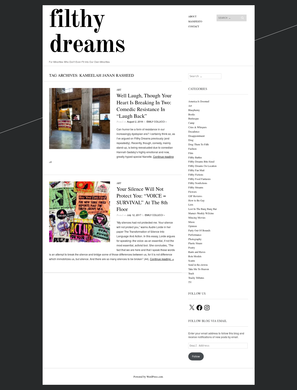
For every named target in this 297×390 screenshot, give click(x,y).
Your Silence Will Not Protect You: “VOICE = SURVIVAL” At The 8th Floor (142, 199)
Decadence (193, 131)
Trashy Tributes (196, 277)
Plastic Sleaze (195, 243)
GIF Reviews (195, 196)
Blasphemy (194, 110)
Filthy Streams (195, 187)
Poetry (191, 247)
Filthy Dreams (87, 33)
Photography (195, 239)
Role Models (195, 256)
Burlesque (193, 118)
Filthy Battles (195, 157)
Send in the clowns (198, 264)
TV (190, 282)
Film (190, 153)
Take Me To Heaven (198, 269)
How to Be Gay (196, 200)
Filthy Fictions (195, 174)
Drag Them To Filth (198, 144)
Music (191, 222)
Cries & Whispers (197, 127)
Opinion (192, 226)
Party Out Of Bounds (199, 230)
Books (191, 114)
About (192, 16)
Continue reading (162, 259)
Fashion (192, 148)
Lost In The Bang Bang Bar (202, 209)
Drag (191, 140)
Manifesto (195, 21)
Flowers (192, 191)
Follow (196, 356)
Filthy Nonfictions (197, 183)
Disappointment (196, 136)
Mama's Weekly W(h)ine (201, 213)
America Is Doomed (198, 101)
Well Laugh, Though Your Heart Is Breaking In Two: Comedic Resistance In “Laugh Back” (144, 105)
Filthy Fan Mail (196, 170)
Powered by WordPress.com (148, 376)
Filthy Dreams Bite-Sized (201, 161)
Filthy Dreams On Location (202, 166)
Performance (194, 234)
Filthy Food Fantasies (199, 179)
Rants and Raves (196, 252)
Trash (191, 273)
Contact (193, 26)
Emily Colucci (156, 121)
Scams (191, 260)
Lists (190, 204)
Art (119, 89)
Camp (191, 122)
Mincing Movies (196, 217)
